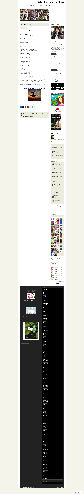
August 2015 (45, 438)
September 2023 (45, 330)
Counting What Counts (55, 175)
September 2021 (45, 349)
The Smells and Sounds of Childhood (57, 176)
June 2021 (44, 353)
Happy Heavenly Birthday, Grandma (57, 167)
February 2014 (45, 463)
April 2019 (44, 382)
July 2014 (44, 456)
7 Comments (46, 113)
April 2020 (44, 370)
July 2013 (44, 472)
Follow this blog (55, 47)
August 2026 (45, 289)
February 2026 (45, 297)
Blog (37, 7)
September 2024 (45, 318)
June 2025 (44, 307)
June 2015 (44, 441)
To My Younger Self (55, 163)
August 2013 (45, 471)
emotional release (35, 115)
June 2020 (44, 367)
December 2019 (45, 372)
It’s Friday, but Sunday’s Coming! (56, 185)
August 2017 (45, 405)
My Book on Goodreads (55, 133)
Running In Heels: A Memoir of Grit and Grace (41, 5)
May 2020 (44, 368)
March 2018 (45, 396)
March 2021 (45, 357)
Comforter (30, 115)
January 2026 (45, 299)
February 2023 (45, 338)
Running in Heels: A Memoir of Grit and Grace (57, 139)
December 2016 (45, 416)
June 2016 (44, 424)
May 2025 (44, 308)
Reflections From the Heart (51, 2)
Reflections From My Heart (56, 182)
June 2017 (44, 408)
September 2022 (45, 342)
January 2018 (45, 398)
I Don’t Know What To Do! (56, 164)
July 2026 (44, 290)
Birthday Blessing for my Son (56, 189)
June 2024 (44, 322)
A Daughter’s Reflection (55, 180)
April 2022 (44, 344)
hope (31, 116)
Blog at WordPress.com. (60, 487)
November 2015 (45, 434)
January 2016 (45, 431)
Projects (43, 7)
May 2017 (44, 409)
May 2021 (44, 355)
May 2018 (44, 393)
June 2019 (44, 379)
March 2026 (45, 296)
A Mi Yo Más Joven (55, 144)
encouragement (24, 116)
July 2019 (44, 378)
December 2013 (45, 465)
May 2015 (44, 442)
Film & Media (24, 7)
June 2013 (44, 474)
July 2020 (44, 366)
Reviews (32, 7)
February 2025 (45, 311)
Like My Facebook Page (56, 258)
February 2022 (45, 345)
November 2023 (45, 329)
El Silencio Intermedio (55, 151)
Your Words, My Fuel (55, 202)
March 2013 (45, 478)
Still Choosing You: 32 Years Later (57, 184)
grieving (28, 116)
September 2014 (45, 453)
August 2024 (45, 319)
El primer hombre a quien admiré (56, 146)
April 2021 (44, 356)
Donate (59, 69)
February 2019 (45, 383)
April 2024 (44, 325)
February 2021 (45, 359)
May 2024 (44, 323)
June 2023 (44, 334)
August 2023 (45, 331)
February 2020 (45, 371)
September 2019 (45, 377)
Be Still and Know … (55, 193)
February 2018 (45, 397)
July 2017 (44, 407)
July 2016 (44, 423)
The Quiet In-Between (55, 170)
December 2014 (45, 449)
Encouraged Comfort (29, 113)
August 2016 (45, 422)
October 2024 (45, 316)
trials (34, 116)
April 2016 (44, 427)
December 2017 (45, 400)
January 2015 (45, 448)
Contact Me (51, 7)
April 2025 (44, 310)
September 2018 (45, 389)
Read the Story (54, 69)
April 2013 (44, 476)
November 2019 (45, 374)
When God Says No (55, 181)
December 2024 (45, 314)
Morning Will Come (26, 31)
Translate (58, 24)
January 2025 (45, 312)
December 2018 (45, 385)
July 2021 (44, 352)
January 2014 (45, 464)
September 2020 (45, 363)
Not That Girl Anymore (55, 192)
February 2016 (45, 430)
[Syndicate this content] (51, 142)
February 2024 (45, 327)
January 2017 (45, 415)
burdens (26, 115)
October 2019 (45, 375)
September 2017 (45, 404)
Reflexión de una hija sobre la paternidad (57, 155)
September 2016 (45, 420)
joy (32, 116)
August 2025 (45, 304)
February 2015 (45, 446)
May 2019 (44, 381)
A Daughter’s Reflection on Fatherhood (57, 173)
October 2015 (45, 435)
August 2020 (45, 364)
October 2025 (45, 301)
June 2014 (44, 457)
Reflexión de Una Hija (55, 158)
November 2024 (45, 315)
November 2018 (45, 386)
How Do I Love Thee (55, 191)
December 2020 (45, 360)
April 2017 (44, 411)
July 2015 (44, 439)
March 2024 (45, 326)
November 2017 (45, 401)
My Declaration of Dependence (56, 172)
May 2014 (44, 459)
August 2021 (45, 351)
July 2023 (44, 333)
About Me (23, 5)
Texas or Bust (54, 188)
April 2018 (44, 394)
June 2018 (44, 392)
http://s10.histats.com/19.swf (46, 486)
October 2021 (45, 348)
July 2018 (44, 390)
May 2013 (44, 475)
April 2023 (44, 337)
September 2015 (45, 437)
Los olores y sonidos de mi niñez (56, 156)
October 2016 (45, 419)
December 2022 (45, 340)
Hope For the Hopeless (36, 113)
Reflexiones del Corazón (55, 142)
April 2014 (44, 460)
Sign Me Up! (53, 54)
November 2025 (45, 300)
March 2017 (45, 412)
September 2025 (45, 303)
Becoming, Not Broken (55, 195)
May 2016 (44, 426)
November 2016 (45, 418)
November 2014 (45, 450)
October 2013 (45, 468)
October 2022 (45, 341)
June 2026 (44, 292)
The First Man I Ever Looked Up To (57, 165)
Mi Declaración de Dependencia (56, 152)
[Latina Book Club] (57, 105)
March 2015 (45, 445)
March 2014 (45, 461)
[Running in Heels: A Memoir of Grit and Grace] (52, 138)
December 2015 (45, 433)
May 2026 (44, 293)
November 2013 (45, 467)
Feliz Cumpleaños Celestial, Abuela (57, 147)
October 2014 (45, 452)
